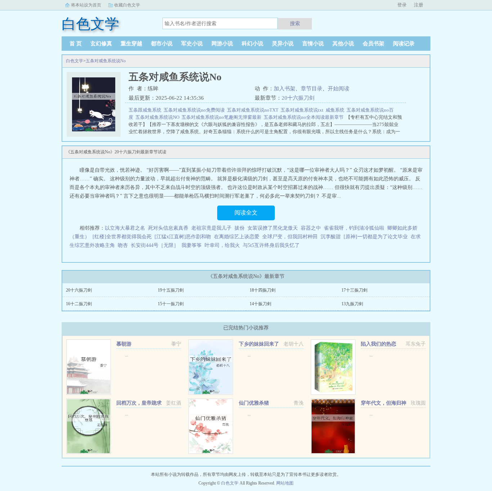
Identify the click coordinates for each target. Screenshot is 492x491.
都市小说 (162, 43)
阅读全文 (246, 213)
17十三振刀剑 (354, 290)
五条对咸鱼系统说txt (303, 110)
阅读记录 (404, 43)
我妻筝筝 (192, 245)
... (126, 354)
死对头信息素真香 (168, 228)
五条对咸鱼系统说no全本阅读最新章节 (305, 117)
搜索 (295, 23)
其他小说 (343, 43)
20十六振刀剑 (298, 98)
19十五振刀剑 (171, 290)
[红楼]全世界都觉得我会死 (122, 236)
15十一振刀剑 (171, 303)
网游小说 (222, 43)
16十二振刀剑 (79, 303)
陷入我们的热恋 (378, 344)
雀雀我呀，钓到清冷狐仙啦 (354, 228)
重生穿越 (131, 43)
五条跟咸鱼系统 (146, 110)
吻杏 (123, 245)
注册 (418, 5)
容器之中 (311, 228)
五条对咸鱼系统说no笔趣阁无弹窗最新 (223, 117)
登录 (402, 5)
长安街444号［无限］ (155, 245)
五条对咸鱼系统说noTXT (254, 110)
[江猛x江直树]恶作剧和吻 (183, 236)
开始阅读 (338, 88)
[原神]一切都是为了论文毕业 (376, 236)
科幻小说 (252, 43)
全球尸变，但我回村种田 (290, 236)
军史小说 (192, 43)
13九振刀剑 (352, 303)
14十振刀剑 (260, 303)
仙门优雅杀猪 (254, 403)
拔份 (239, 228)
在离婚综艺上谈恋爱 (236, 236)
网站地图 (285, 483)
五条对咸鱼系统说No (106, 60)
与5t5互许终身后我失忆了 (271, 245)
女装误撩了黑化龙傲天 (272, 228)
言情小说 (313, 43)
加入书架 (284, 88)
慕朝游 (123, 344)
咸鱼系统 (336, 110)
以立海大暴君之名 (125, 228)
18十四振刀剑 (263, 290)
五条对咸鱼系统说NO (158, 117)
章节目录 (311, 88)
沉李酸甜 (331, 236)
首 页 (76, 43)
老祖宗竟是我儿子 (211, 228)
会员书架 (373, 43)
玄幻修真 (101, 43)
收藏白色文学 (127, 5)
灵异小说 (283, 43)
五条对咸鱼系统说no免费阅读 (195, 110)
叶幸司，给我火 (222, 245)
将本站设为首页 (86, 5)
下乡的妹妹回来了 (259, 344)
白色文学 (74, 60)
